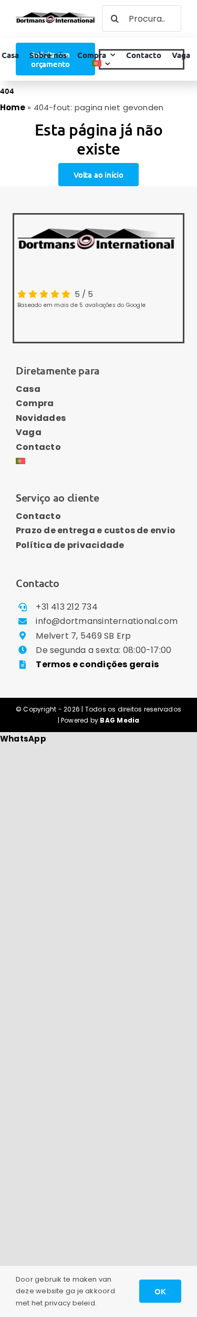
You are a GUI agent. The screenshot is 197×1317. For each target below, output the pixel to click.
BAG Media (119, 720)
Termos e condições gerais (97, 664)
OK (160, 1291)
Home (12, 107)
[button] (23, 738)
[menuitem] (101, 63)
